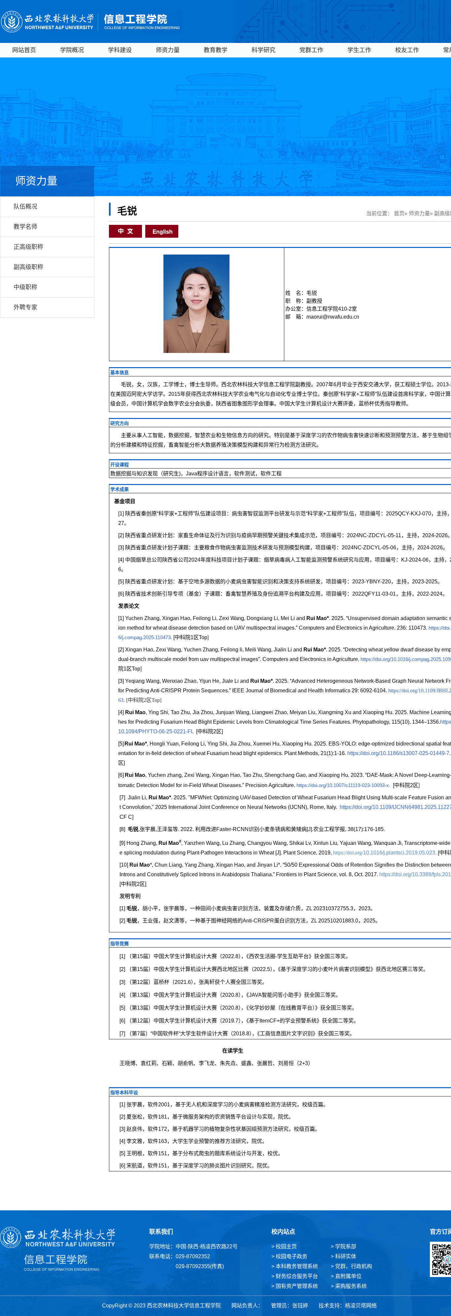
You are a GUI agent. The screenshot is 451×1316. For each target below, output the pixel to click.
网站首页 (24, 50)
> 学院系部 (343, 1246)
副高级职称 (28, 267)
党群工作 (311, 50)
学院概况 (72, 50)
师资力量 (168, 50)
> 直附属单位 (346, 1276)
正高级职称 (28, 247)
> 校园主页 (284, 1246)
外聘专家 (25, 307)
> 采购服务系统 (349, 1286)
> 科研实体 (343, 1256)
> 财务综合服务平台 (294, 1276)
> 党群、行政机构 (351, 1266)
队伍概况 (25, 206)
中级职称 (25, 287)
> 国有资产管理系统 (294, 1286)
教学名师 (25, 227)
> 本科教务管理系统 (294, 1266)
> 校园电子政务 (289, 1256)
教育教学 (215, 50)
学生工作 (359, 50)
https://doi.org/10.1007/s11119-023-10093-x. (343, 785)
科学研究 (263, 50)
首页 (399, 213)
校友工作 (407, 50)
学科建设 (120, 50)
